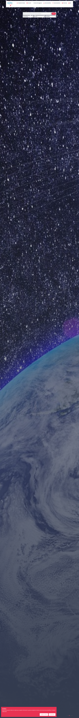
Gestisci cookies (44, 714)
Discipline (48, 16)
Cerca (53, 13)
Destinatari (25, 16)
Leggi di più (4, 711)
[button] (68, 715)
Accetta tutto (52, 714)
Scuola (35, 16)
